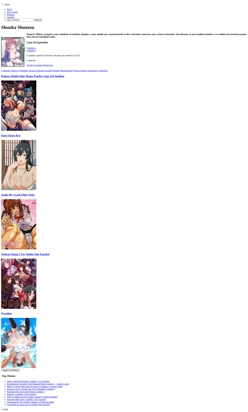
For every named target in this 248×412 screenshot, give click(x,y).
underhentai (92, 70)
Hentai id (15, 70)
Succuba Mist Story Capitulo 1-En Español (26, 399)
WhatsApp (48, 65)
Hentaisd (40, 70)
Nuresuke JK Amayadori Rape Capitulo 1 (26, 391)
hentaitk (48, 70)
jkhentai (56, 70)
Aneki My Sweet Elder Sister (18, 194)
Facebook (38, 65)
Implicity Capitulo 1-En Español (21, 394)
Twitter (30, 65)
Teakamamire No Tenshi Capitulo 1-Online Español (30, 402)
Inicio (9, 9)
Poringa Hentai (79, 70)
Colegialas (6, 70)
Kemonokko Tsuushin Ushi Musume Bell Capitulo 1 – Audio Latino (38, 384)
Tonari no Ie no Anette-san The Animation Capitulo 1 (31, 389)
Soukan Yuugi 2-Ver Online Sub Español (25, 254)
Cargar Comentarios (10, 370)
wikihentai (102, 70)
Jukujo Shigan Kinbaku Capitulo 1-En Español (28, 381)
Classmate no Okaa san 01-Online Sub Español (28, 404)
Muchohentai (66, 70)
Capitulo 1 (31, 48)
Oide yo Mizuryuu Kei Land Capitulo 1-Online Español (32, 397)
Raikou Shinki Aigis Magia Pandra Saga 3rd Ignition (32, 76)
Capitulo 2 (31, 50)
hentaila (31, 70)
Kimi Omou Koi (10, 135)
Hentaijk (24, 70)
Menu (7, 4)
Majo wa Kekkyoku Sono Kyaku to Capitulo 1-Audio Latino (34, 386)
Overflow (6, 313)
